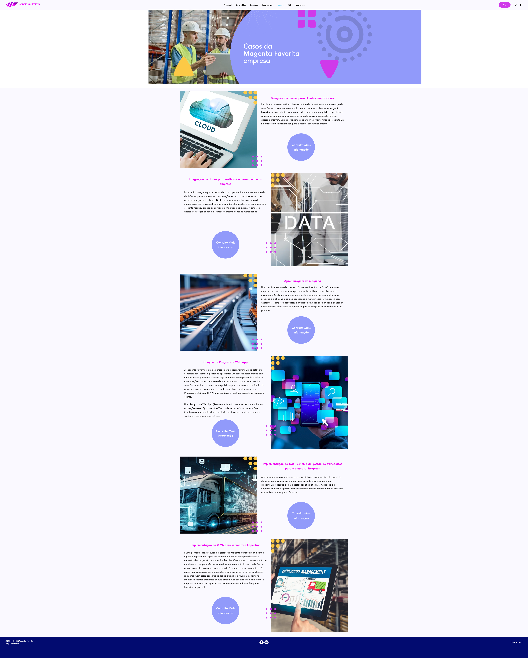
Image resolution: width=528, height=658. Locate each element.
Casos (281, 5)
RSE (289, 5)
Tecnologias (267, 5)
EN (516, 5)
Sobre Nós (241, 5)
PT (521, 5)
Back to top (516, 642)
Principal (228, 5)
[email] (266, 642)
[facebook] (261, 642)
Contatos (300, 5)
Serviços (254, 5)
